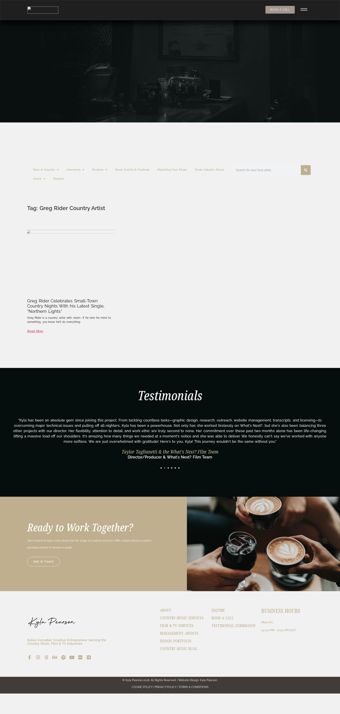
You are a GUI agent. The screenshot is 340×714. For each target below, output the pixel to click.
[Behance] (55, 657)
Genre (37, 179)
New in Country (44, 169)
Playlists (58, 179)
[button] (161, 468)
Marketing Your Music (172, 169)
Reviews (97, 169)
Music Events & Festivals (132, 169)
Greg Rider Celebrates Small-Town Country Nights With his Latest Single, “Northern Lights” (65, 306)
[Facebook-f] (29, 657)
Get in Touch (43, 561)
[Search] (306, 170)
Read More (35, 331)
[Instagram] (38, 657)
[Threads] (46, 657)
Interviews (73, 169)
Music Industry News (209, 169)
